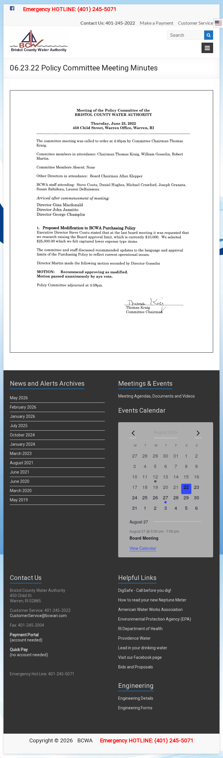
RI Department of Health (140, 628)
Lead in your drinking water (142, 647)
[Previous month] (133, 432)
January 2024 (22, 444)
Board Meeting (144, 538)
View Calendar (143, 548)
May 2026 (19, 398)
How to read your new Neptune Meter (152, 600)
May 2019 (19, 500)
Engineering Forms (135, 708)
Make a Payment (156, 23)
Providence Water (134, 638)
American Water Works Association (150, 609)
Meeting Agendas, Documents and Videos (156, 396)
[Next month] (198, 432)
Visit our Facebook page (140, 657)
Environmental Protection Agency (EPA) (154, 619)
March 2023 (21, 453)
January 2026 (22, 416)
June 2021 (19, 472)
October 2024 (22, 435)
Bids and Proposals (135, 667)
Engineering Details (135, 698)
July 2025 (19, 425)
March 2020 (21, 490)
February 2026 (23, 407)
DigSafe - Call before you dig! (144, 590)
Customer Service (195, 23)
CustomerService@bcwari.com (38, 615)
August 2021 (21, 462)
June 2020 (19, 481)
